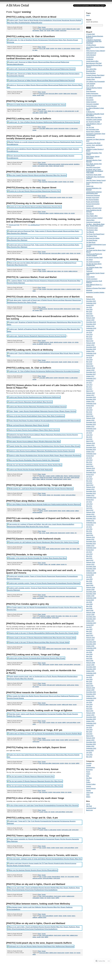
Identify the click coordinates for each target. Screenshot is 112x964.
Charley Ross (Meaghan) (93, 77)
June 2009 (89, 579)
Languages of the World (93, 143)
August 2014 (90, 456)
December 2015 (91, 422)
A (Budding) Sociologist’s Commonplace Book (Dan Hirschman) (94, 41)
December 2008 (91, 591)
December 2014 (91, 447)
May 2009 (89, 581)
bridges (41, 510)
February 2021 (90, 299)
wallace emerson (72, 271)
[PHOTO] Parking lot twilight (21, 101)
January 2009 (90, 589)
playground (56, 165)
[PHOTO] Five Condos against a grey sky (27, 604)
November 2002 (91, 744)
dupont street (52, 197)
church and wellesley (47, 28)
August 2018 (90, 355)
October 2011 (90, 520)
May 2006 (89, 656)
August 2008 (90, 600)
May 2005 (89, 681)
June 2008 (89, 604)
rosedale (53, 564)
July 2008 (89, 602)
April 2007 (89, 633)
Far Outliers (89, 97)
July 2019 (89, 332)
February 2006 (90, 662)
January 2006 (90, 665)
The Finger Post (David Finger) (95, 234)
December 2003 (91, 717)
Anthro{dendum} (91, 55)
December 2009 (91, 566)
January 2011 (90, 539)
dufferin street (49, 128)
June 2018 (89, 359)
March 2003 (89, 736)
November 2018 (91, 349)
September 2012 (91, 497)
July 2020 (89, 307)
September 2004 (91, 698)
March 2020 (89, 315)
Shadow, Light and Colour (94, 208)
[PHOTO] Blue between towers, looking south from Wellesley (38, 904)
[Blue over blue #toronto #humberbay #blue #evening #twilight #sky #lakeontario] (33, 460)
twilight (53, 30)
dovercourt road (43, 93)
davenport (44, 181)
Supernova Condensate (93, 222)
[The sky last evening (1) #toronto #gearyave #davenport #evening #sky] (30, 776)
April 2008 (89, 608)
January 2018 (90, 370)
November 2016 (91, 399)
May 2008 (89, 606)
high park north (51, 685)
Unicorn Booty (90, 277)
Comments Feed (91, 808)
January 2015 (90, 445)
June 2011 (89, 529)
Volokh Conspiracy (91, 279)
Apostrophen (90, 57)
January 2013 (90, 489)
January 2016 (90, 420)
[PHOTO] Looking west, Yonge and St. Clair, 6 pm (32, 817)
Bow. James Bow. (91, 69)
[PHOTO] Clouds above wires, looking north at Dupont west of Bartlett (43, 296)
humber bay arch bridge (45, 477)
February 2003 (90, 738)
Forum (88, 771)
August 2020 (90, 305)
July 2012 (89, 502)
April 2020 (89, 313)
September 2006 (91, 648)
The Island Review (91, 240)
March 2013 (89, 485)
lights (67, 935)
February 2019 (90, 343)
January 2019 (90, 345)
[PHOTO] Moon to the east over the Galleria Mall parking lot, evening (42, 259)
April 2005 (89, 683)
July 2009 (89, 577)
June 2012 (89, 504)
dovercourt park (46, 253)
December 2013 (91, 472)
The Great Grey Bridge (93, 238)
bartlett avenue (43, 164)
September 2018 (91, 353)
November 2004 (91, 694)
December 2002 (91, 742)
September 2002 (91, 748)
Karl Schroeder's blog (92, 129)
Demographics (90, 767)
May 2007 (89, 631)
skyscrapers (49, 479)
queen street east (60, 596)
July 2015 (89, 433)
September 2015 (91, 428)
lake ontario (67, 477)
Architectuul (89, 59)
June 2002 (89, 754)
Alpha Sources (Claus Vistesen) (95, 50)
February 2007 (90, 637)
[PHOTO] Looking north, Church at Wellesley (29, 350)
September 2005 (91, 673)
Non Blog (89, 778)
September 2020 (91, 303)
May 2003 (89, 731)
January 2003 (90, 740)
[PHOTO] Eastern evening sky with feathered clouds (33, 538)
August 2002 (90, 750)
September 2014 (91, 453)
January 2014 (90, 470)
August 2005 (90, 675)
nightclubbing (36, 897)
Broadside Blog (90, 71)
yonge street (55, 617)
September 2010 (91, 547)
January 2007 (90, 639)
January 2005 (90, 690)
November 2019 (91, 324)
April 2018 (89, 364)
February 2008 (90, 612)
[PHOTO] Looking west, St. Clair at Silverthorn (30, 36)
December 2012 (91, 491)
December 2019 (91, 322)
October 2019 (90, 326)
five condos (59, 616)
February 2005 (90, 688)
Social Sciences (91, 788)
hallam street (66, 93)
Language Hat (90, 137)
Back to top (89, 810)
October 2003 (90, 721)
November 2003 (91, 719)
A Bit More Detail (17, 5)
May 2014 (89, 462)
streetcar (73, 48)
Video (88, 794)
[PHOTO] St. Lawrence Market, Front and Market (31, 277)
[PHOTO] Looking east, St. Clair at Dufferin (28, 118)
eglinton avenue (46, 739)
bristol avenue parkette (67, 164)
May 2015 (89, 437)
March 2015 (89, 441)
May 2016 (89, 412)
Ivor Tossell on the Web (93, 121)
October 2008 (90, 596)
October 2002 (90, 746)
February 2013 (90, 487)
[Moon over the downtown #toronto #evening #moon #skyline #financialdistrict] (32, 870)
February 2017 (90, 393)
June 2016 (89, 410)
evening (64, 28)
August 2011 (90, 525)
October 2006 (90, 646)
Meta (87, 776)
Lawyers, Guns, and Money (94, 145)
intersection (74, 93)
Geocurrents (90, 100)
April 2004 (89, 708)
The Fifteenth (90, 232)
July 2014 (89, 458)
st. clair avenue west (68, 111)
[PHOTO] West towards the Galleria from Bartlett (31, 692)
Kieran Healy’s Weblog (93, 131)
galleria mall (50, 271)
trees (42, 937)
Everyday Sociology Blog (93, 95)
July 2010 (89, 552)
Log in (88, 804)
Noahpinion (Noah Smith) (93, 174)
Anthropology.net (91, 53)
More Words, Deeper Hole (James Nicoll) (94, 164)
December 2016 (91, 397)
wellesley (35, 917)
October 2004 (90, 696)
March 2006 (89, 660)
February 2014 (90, 468)
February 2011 (90, 537)
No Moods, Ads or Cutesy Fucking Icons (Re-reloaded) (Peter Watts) (94, 171)
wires (36, 50)
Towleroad (89, 271)
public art (43, 479)
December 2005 (91, 667)
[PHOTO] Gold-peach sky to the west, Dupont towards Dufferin (39, 943)
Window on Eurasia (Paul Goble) (96, 288)
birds (40, 475)
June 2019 (89, 334)
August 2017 (90, 380)
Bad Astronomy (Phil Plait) (94, 63)
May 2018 (89, 361)
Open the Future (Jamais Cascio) (96, 180)
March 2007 (89, 635)
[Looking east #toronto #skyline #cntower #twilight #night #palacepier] (29, 469)
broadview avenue (44, 342)
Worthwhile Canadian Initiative (95, 292)
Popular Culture (91, 784)
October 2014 (90, 451)
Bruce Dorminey (91, 73)
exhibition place (59, 475)
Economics (89, 769)
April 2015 (89, 439)
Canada (88, 765)
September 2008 (91, 598)
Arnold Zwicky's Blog (92, 61)
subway (58, 564)
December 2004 (91, 692)
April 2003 (89, 734)
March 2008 (89, 610)
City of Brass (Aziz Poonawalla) (95, 81)
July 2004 (89, 702)
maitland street (70, 896)
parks (46, 165)
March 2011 (89, 535)
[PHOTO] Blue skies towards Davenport (26, 172)
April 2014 (89, 464)
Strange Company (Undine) (94, 218)
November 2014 (91, 449)
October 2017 (90, 376)
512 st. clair (42, 48)
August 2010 (90, 550)
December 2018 (91, 347)
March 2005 (89, 685)
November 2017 (91, 374)
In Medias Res (90, 112)
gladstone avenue (59, 213)
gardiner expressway (74, 475)
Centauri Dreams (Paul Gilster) (95, 75)
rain (45, 30)
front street (50, 289)
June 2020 (89, 309)
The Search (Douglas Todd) (94, 257)
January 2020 (90, 320)
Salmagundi (89, 206)
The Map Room (90, 242)
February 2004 (90, 713)
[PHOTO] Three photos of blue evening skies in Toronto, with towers (42, 855)
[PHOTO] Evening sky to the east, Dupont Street (31, 187)
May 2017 (89, 387)
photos (41, 30)
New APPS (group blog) (93, 167)
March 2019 (89, 341)
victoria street (40, 598)
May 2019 (89, 336)
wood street (63, 30)
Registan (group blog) (92, 197)
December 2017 (91, 372)
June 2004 (89, 704)
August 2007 (90, 625)
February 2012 (90, 512)
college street (45, 664)
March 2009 (89, 585)
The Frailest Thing (91, 236)
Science (88, 786)
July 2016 (89, 407)
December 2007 (91, 616)
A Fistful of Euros (91, 45)
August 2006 (90, 650)
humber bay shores (58, 477)
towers (69, 479)
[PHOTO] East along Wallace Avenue (25, 501)
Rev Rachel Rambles (92, 199)
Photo (39, 27)
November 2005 (91, 669)
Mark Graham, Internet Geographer (92, 157)
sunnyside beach (58, 479)
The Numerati (90, 248)
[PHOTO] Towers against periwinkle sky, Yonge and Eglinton (37, 835)
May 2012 (89, 506)
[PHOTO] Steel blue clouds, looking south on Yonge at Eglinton (39, 710)
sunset (34, 344)
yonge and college (68, 664)
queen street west (70, 596)
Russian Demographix (93, 204)
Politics (88, 782)
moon (45, 111)
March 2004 (89, 711)
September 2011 (91, 522)
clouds (47, 48)
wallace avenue (70, 510)
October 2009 (90, 570)
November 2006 (91, 644)
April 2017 (89, 389)
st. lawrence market (70, 289)
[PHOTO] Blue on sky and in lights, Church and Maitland (35, 884)
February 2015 (90, 443)
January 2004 (90, 715)
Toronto (44, 27)
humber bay (36, 477)
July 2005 (89, 677)
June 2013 (89, 479)
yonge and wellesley (46, 617)
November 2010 (91, 543)
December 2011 (91, 516)
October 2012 (90, 495)
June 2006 (89, 654)
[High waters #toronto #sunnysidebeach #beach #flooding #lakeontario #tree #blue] (33, 441)
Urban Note (89, 792)
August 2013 (90, 474)
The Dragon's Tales (92, 230)
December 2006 (91, 642)
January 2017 (90, 395)
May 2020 (89, 311)
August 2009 (90, 575)
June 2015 (89, 435)
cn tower (47, 475)
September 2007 (91, 623)
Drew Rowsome (91, 91)
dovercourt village (53, 93)
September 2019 (91, 328)
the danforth (40, 344)
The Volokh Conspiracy (93, 261)
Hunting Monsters (91, 106)
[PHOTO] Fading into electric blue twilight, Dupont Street (36, 747)
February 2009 (90, 587)
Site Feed (89, 806)
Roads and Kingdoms (92, 202)
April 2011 (89, 533)
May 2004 (89, 706)
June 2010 (89, 554)
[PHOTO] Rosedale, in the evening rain (26, 554)
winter (34, 290)
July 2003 (89, 727)
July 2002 (89, 752)
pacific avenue (70, 685)
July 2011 (89, 527)
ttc (33, 50)
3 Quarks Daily (90, 34)
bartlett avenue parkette (54, 164)
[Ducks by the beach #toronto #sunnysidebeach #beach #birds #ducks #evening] (33, 430)
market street (56, 289)
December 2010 (91, 541)
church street (57, 28)
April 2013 (89, 483)
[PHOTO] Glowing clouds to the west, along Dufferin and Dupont (40, 623)
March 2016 (89, 416)
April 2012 (89, 508)
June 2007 (89, 629)
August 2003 (90, 725)
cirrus (43, 532)
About (88, 15)
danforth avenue (58, 342)
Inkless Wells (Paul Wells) (94, 117)
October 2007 (90, 621)
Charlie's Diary (90, 79)
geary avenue (41, 165)
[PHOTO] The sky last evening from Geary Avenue (32, 769)
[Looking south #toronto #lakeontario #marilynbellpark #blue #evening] (29, 402)
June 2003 (89, 729)
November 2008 (91, 593)
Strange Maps (90, 220)
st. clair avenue (66, 48)
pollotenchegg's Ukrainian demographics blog (94, 192)
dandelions (77, 164)
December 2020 (91, 301)
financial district (56, 876)
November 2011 (91, 518)
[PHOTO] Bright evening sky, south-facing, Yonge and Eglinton (39, 485)
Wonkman (89, 290)
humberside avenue (61, 685)
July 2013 (89, 476)
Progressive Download (93, 195)
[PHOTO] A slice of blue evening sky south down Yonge (35, 798)
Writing (88, 797)
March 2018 (89, 366)
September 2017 (91, 378)
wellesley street (42, 917)
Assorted (88, 763)
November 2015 (91, 424)
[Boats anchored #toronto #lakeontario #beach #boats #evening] (27, 425)
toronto (48, 30)
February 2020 (90, 318)
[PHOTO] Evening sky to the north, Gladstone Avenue (34, 203)
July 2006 (89, 652)
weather (57, 30)
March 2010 (89, 560)
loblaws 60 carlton (71, 28)
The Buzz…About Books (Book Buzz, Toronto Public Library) (95, 225)
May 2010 (89, 556)
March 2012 (89, 510)
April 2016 (89, 414)
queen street (51, 596)
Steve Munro (90, 214)
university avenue (37, 878)
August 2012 (90, 499)
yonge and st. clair (66, 829)
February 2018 (90, 368)
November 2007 (91, 619)
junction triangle (53, 510)
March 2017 (89, 391)
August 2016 (90, 405)
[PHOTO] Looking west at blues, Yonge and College (33, 654)
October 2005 (90, 671)
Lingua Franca (90, 147)
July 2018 (89, 357)
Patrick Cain (89, 186)
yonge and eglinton (70, 495)
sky (53, 111)
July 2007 (89, 627)
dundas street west (55, 548)
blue (40, 28)
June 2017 (89, 384)
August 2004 (90, 700)
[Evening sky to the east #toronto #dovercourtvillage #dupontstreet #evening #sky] (33, 191)
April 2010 (89, 558)
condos (48, 616)
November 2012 (91, 493)
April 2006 (89, 658)
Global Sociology (91, 102)
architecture (42, 616)
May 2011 (89, 531)
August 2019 (90, 330)
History (88, 774)
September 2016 (91, 403)
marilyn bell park (75, 477)
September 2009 (91, 573)
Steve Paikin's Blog (92, 216)
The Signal (89, 259)
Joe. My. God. (90, 127)
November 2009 (91, 568)
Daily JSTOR (90, 85)
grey (56, 48)
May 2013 (89, 481)
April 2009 (89, 583)
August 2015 (90, 430)
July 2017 (89, 382)
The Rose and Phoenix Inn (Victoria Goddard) (94, 254)
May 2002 (89, 757)
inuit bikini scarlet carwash (94, 119)
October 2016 (90, 401)
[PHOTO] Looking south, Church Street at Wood (31, 17)
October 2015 (90, 426)
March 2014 (89, 466)
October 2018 (90, 351)
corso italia (42, 128)
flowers (66, 475)
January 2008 (90, 614)
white (78, 548)
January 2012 (90, 514)
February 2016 (90, 418)
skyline (76, 342)
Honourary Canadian (92, 104)
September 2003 (91, 723)
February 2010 (90, 562)
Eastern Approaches (92, 93)
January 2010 (90, 564)
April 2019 (89, 338)
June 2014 (89, 460)
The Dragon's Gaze (92, 228)
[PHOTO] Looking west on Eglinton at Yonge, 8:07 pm (34, 730)
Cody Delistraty (90, 83)
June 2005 (89, 679)
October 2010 (90, 545)
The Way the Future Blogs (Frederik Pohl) (94, 264)
